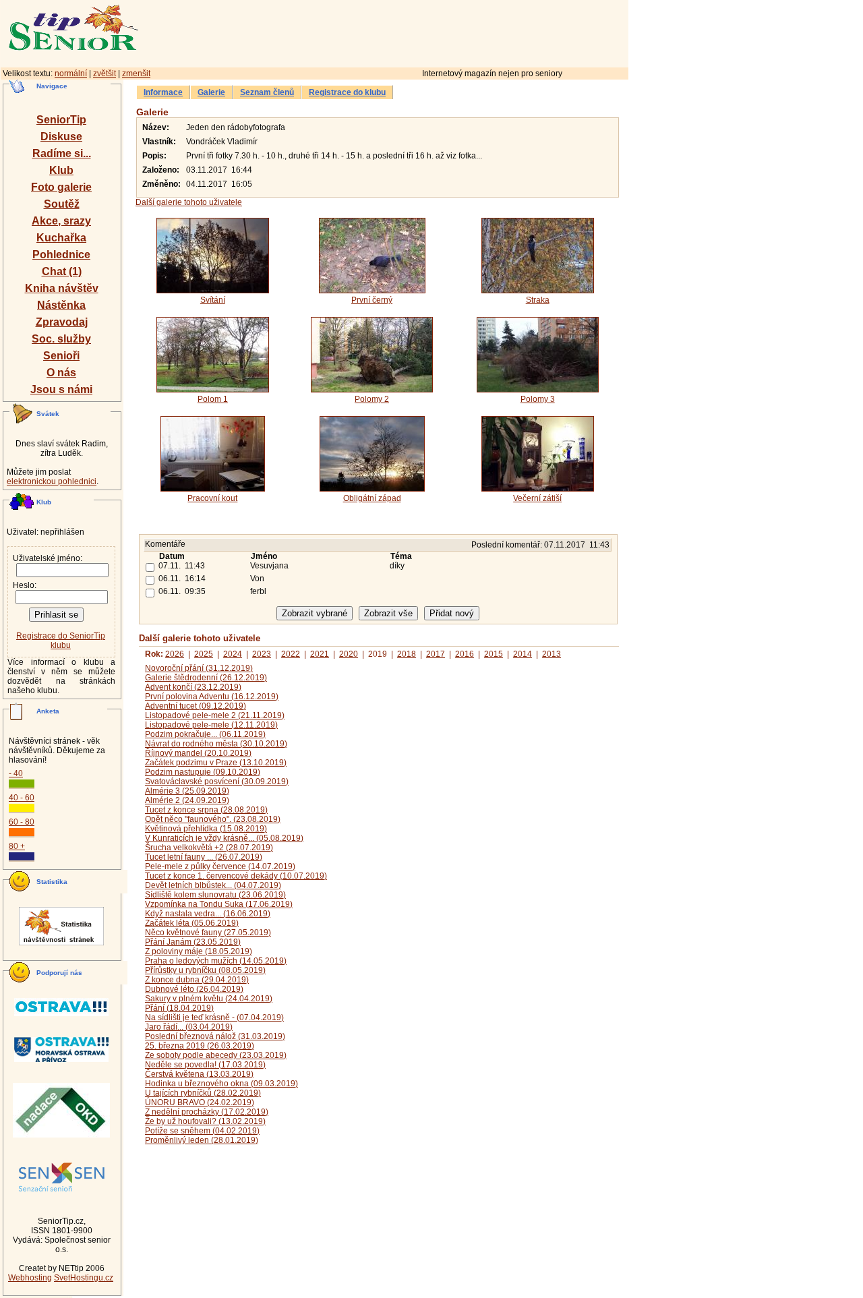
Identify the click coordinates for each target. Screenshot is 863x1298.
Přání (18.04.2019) (179, 1008)
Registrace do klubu (347, 92)
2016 (464, 654)
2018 (406, 654)
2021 (319, 654)
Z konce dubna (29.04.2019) (197, 979)
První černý (371, 300)
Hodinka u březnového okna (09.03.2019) (221, 1083)
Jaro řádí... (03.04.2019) (189, 1027)
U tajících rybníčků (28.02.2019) (203, 1093)
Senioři (61, 355)
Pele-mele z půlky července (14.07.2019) (220, 866)
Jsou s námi (61, 389)
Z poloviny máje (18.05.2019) (198, 951)
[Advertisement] (441, 31)
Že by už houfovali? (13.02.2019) (205, 1121)
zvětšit (104, 73)
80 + (17, 846)
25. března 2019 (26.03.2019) (199, 1046)
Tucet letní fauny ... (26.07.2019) (203, 857)
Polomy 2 (372, 399)
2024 (232, 654)
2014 (522, 654)
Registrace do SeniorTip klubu (60, 640)
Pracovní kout (212, 498)
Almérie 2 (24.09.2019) (187, 800)
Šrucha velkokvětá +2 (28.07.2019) (209, 847)
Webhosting (30, 1277)
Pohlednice (61, 254)
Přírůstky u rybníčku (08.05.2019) (205, 970)
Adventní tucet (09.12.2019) (195, 706)
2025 (203, 654)
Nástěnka (61, 305)
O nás (61, 372)
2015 (493, 654)
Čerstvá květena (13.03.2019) (199, 1074)
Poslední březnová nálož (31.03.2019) (215, 1036)
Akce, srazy (61, 221)
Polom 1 (213, 399)
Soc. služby (61, 339)
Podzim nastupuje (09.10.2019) (202, 772)
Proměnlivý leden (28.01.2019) (201, 1140)
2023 (261, 654)
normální (71, 73)
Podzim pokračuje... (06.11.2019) (205, 734)
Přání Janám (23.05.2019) (193, 942)
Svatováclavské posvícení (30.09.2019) (217, 781)
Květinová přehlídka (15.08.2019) (206, 828)
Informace (163, 92)
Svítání (212, 300)
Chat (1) (62, 271)
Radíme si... (61, 153)
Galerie (211, 92)
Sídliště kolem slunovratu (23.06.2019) (215, 894)
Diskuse (61, 136)
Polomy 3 (537, 399)
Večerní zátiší (537, 498)
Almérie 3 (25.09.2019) (187, 791)
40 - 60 (21, 797)
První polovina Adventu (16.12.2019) (211, 696)
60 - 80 (21, 822)
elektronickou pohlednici (51, 481)
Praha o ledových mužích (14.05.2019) (216, 961)
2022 (290, 654)
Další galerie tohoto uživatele (189, 202)
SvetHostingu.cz (83, 1277)
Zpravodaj (62, 322)
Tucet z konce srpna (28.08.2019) (206, 810)
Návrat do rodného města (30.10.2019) (216, 743)
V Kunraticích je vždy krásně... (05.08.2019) (224, 838)
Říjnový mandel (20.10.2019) (198, 753)
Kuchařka (61, 237)
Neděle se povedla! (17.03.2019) (205, 1064)
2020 (348, 654)
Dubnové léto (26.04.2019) (194, 989)
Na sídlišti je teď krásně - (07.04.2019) (214, 1017)
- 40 (16, 773)
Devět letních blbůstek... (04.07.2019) (213, 885)
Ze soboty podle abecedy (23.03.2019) (216, 1055)
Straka (537, 300)
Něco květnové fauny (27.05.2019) (208, 932)
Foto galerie (61, 187)
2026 (174, 654)
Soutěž (62, 204)
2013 (551, 654)
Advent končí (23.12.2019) (193, 687)
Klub (61, 170)
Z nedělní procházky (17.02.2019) (206, 1112)
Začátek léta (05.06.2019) (192, 923)
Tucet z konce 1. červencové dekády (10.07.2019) (236, 876)
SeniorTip (61, 119)
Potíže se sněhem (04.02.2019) (202, 1130)
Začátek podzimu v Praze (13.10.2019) (216, 762)
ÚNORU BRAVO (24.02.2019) (199, 1102)
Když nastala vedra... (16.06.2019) (207, 913)
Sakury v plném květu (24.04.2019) (208, 998)
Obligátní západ (372, 498)
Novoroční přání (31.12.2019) (199, 668)
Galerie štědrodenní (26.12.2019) (206, 677)
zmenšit (136, 73)
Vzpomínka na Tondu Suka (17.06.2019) (219, 904)
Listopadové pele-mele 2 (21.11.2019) (215, 715)
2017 (435, 654)
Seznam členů (267, 92)
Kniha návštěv (61, 288)
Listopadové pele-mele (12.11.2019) (211, 725)
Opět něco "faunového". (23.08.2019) (212, 819)
